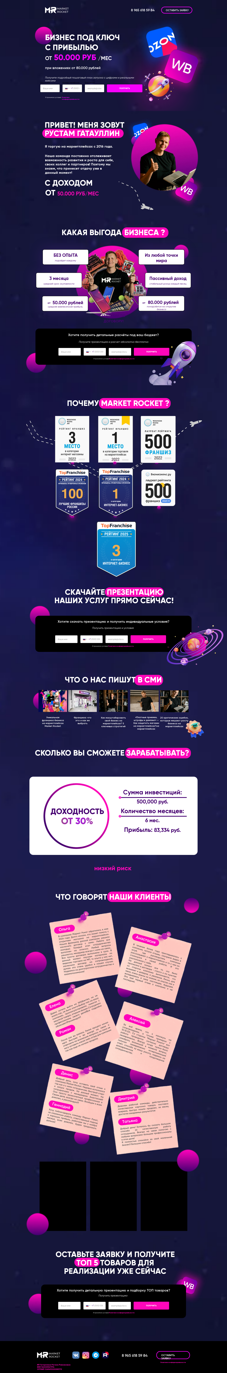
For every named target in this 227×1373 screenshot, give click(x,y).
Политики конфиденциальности (70, 98)
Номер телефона (70, 82)
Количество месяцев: (152, 811)
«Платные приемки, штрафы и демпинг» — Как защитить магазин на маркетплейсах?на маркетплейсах (146, 723)
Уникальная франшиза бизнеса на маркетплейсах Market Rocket (53, 722)
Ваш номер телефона (89, 344)
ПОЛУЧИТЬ (124, 88)
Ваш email (90, 82)
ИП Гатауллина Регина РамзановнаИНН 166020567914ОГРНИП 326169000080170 (53, 1367)
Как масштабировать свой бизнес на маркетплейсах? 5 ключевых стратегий (113, 722)
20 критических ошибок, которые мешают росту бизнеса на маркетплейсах (174, 722)
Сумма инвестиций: (152, 792)
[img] (52, 701)
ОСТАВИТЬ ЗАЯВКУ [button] (168, 1357)
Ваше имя (45, 82)
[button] (176, 10)
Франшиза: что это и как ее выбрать (82, 720)
